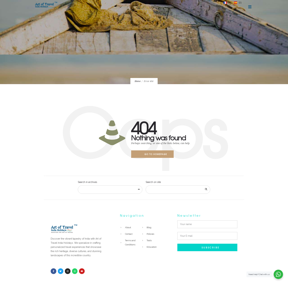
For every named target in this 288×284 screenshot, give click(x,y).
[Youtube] (82, 271)
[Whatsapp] (75, 271)
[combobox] (110, 189)
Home (137, 81)
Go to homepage (155, 154)
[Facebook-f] (53, 271)
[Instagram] (67, 271)
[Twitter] (61, 271)
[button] (239, 10)
